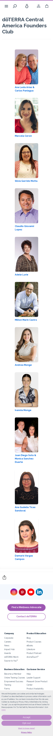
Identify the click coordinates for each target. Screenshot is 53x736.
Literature (31, 649)
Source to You (11, 660)
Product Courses (34, 641)
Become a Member (12, 674)
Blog (29, 638)
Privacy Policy (26, 732)
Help (29, 674)
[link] (38, 6)
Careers (7, 641)
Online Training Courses (14, 677)
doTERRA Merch (11, 657)
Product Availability (35, 688)
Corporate (8, 638)
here (3, 710)
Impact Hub (9, 649)
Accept (26, 717)
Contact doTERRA (26, 616)
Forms (7, 688)
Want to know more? (26, 728)
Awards (7, 653)
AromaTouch (33, 657)
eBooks (30, 645)
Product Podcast (34, 653)
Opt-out (26, 723)
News (6, 645)
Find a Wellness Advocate (26, 607)
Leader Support (34, 677)
